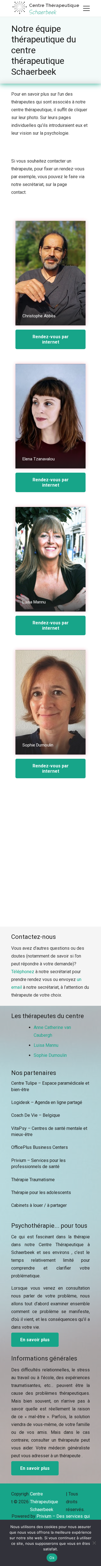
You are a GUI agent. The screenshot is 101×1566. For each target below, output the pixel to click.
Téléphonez (22, 971)
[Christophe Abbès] (50, 273)
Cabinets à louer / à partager (39, 1205)
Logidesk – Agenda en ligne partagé (46, 1102)
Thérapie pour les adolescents (41, 1192)
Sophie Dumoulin (50, 1055)
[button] (86, 8)
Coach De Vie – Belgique (35, 1115)
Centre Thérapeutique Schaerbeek (44, 1501)
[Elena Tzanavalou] (50, 416)
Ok (51, 1557)
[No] (94, 1543)
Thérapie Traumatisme (33, 1179)
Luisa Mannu (46, 1045)
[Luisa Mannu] (50, 559)
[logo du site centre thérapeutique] (46, 8)
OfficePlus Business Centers (39, 1147)
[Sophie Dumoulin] (50, 702)
